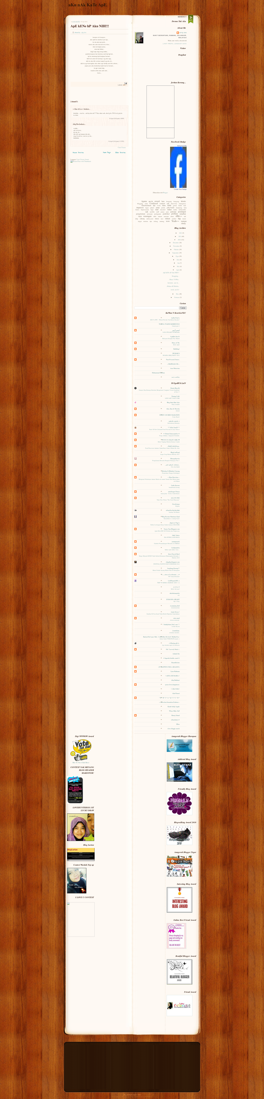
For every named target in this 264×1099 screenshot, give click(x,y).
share (172, 216)
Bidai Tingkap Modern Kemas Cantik (169, 442)
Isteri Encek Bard (174, 554)
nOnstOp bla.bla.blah (173, 510)
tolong (156, 221)
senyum (166, 216)
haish (180, 205)
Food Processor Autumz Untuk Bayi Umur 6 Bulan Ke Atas (162, 448)
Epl (154, 205)
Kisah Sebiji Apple (174, 706)
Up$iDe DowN (175, 336)
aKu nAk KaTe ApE (87, 4)
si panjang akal (175, 606)
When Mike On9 (174, 711)
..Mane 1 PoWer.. (174, 279)
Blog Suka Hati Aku (173, 402)
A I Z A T (176, 587)
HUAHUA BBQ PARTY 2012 (171, 355)
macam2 (163, 210)
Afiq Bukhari (175, 680)
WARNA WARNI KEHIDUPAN (169, 324)
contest (162, 203)
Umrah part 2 (176, 326)
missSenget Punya (174, 491)
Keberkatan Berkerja (174, 423)
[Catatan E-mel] (125, 83)
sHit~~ (125, 85)
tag (179, 218)
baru (163, 201)
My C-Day (177, 601)
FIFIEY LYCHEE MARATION (170, 415)
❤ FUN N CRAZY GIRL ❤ (171, 440)
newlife (152, 212)
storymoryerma (175, 608)
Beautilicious (175, 662)
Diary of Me (176, 343)
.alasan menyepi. (175, 620)
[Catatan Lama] (120, 153)
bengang (169, 201)
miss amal (176, 618)
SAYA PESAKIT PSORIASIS (171, 332)
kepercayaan (145, 210)
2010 (179, 240)
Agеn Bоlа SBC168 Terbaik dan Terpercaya (167, 531)
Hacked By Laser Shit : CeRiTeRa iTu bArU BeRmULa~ (161, 637)
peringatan (157, 214)
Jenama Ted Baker (174, 512)
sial (185, 216)
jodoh (163, 208)
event (158, 205)
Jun (179, 263)
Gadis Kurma (175, 485)
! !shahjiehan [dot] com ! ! (171, 624)
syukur (174, 219)
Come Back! (176, 417)
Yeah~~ (175, 221)
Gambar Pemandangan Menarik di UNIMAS (167, 543)
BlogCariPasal (175, 452)
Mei (178, 266)
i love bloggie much (173, 728)
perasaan (149, 214)
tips (151, 221)
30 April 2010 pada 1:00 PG (116, 118)
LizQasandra (175, 548)
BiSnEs (183, 201)
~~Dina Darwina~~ (173, 477)
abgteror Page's (175, 523)
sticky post (149, 219)
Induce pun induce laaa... (172, 550)
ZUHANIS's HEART (173, 599)
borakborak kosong (174, 487)
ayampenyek (176, 541)
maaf (156, 209)
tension (145, 221)
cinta (146, 203)
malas (175, 210)
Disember (176, 243)
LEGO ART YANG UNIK (172, 398)
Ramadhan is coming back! (172, 519)
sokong (142, 218)
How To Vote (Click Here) (81, 762)
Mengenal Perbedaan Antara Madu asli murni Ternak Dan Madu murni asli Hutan (159, 480)
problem (174, 213)
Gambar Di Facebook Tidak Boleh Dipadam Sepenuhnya (163, 614)
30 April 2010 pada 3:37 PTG (116, 141)
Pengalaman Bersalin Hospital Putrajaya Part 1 (166, 460)
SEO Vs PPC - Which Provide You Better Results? (165, 320)
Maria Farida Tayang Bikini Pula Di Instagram (166, 570)
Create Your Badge (180, 189)
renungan (147, 216)
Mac (177, 294)
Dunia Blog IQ (175, 388)
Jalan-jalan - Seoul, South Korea (170, 493)
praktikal (166, 214)
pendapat (182, 211)
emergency (182, 203)
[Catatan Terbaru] (78, 153)
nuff (157, 212)
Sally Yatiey (176, 535)
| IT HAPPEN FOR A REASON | (169, 667)
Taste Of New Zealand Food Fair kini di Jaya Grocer (164, 429)
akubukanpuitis (175, 593)
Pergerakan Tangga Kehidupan (171, 473)
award (157, 201)
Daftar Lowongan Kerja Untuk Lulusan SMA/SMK (165, 525)
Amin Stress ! (175, 612)
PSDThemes (148, 1097)
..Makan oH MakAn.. (172, 286)
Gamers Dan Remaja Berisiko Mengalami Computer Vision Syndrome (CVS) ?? (159, 391)
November (176, 246)
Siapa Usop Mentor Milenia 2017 (170, 454)
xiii (179, 595)
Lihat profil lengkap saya (175, 43)
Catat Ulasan (122, 147)
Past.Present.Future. (173, 359)
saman (160, 216)
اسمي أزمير (176, 330)
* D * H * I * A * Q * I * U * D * (169, 698)
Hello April (176, 345)
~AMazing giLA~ (174, 643)
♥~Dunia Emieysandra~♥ (171, 434)
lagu (152, 210)
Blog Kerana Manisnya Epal (171, 517)
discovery (174, 203)
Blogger (165, 193)
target (140, 221)
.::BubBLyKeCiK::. (173, 364)
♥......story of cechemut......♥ (170, 574)
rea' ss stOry (176, 377)
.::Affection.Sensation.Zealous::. (169, 702)
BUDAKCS (176, 353)
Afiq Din (76, 124)
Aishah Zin (176, 654)
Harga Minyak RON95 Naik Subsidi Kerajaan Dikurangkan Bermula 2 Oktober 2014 (159, 557)
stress (157, 218)
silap (136, 219)
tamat (184, 219)
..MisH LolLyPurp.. (173, 446)
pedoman (173, 212)
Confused (154, 203)
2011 (180, 236)
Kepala (177, 506)
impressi (140, 207)
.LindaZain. (176, 631)
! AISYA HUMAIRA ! (172, 676)
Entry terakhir (176, 404)
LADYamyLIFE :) (174, 581)
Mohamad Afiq (182, 146)
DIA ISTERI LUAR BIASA (172, 537)
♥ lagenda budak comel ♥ (171, 658)
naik (146, 212)
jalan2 (152, 208)
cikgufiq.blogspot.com (173, 562)
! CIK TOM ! (175, 689)
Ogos (177, 256)
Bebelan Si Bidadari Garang (171, 471)
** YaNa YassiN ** (174, 427)
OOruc (132, 1097)
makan (169, 209)
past (167, 212)
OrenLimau (176, 504)
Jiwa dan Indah (175, 467)
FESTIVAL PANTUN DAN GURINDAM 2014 (166, 564)
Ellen (178, 724)
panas (162, 212)
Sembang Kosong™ (173, 568)
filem (164, 205)
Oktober (176, 249)
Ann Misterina (175, 368)
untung (162, 221)
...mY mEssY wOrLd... (172, 465)
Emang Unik (176, 396)
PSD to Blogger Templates (120, 1097)
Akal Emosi (176, 693)
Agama (144, 201)
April (178, 270)
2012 (180, 233)
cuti (168, 203)
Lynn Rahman (175, 671)
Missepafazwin (175, 458)
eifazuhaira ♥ (175, 720)
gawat (175, 205)
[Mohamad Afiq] (178, 187)
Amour (178, 411)
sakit (154, 216)
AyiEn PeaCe (175, 318)
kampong (179, 208)
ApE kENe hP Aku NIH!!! (90, 25)
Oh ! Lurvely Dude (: (173, 649)
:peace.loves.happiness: (172, 684)
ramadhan (183, 214)
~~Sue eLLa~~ (78, 109)
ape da (151, 201)
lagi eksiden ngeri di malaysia (171, 645)
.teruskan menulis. (174, 633)
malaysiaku (182, 210)
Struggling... (175, 276)
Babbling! (176, 349)
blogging (140, 203)
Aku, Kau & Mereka (173, 409)
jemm (158, 207)
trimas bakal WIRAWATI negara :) (170, 639)
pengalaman (140, 214)
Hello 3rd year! (175, 589)
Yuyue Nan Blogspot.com (172, 529)
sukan (167, 218)
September (175, 253)
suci (162, 219)
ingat (146, 208)
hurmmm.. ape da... (173, 283)
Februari (177, 297)
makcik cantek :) (174, 421)
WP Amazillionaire (174, 576)
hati (185, 205)
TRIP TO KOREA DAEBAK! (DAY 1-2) (168, 583)
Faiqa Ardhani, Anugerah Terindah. (169, 436)
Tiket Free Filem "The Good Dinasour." (168, 500)
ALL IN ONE (175, 498)
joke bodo (170, 207)
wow (168, 221)
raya (140, 216)
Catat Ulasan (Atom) (82, 159)
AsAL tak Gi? (175, 290)
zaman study (184, 222)
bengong (176, 201)
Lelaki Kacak (176, 626)
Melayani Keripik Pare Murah (171, 338)
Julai (178, 260)
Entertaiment (146, 205)
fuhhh (169, 205)
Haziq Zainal (175, 715)
